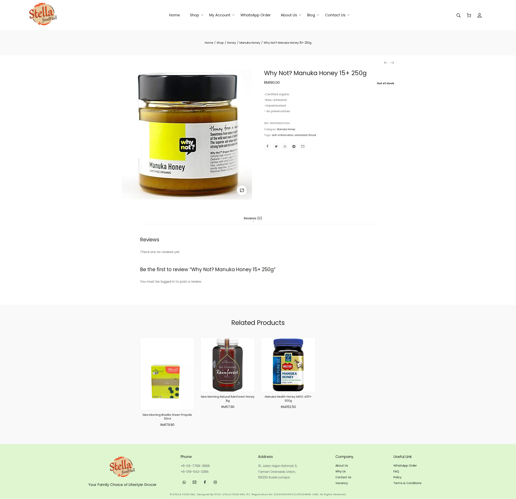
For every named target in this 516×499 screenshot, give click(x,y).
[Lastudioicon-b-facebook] (204, 482)
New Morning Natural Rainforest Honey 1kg (228, 399)
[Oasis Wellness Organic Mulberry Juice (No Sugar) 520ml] (386, 62)
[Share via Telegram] (294, 146)
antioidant (301, 135)
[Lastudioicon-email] (194, 482)
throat (312, 135)
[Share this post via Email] (303, 146)
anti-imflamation (282, 135)
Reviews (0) (253, 218)
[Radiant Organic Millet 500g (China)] (392, 62)
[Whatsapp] (184, 482)
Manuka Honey (286, 129)
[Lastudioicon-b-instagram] (215, 482)
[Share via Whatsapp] (285, 146)
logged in (167, 281)
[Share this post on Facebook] (267, 146)
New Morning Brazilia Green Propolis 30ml (167, 417)
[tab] (253, 220)
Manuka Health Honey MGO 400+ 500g (288, 399)
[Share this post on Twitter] (276, 146)
